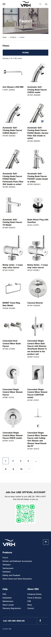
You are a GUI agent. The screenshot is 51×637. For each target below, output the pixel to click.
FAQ (4, 594)
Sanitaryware (8, 568)
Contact (30, 608)
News (29, 604)
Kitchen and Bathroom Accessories (17, 561)
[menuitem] (46, 4)
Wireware (7, 564)
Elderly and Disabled (11, 575)
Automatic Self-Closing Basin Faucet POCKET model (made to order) (37, 177)
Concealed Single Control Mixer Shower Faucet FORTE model (13, 435)
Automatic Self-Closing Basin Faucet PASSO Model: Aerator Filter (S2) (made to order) (37, 133)
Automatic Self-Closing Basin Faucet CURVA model (37, 89)
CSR (29, 601)
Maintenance (8, 601)
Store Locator (8, 604)
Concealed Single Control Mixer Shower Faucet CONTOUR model (37, 393)
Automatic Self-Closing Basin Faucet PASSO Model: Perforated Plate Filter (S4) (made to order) (13, 179)
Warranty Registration (12, 608)
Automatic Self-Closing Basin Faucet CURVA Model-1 (12, 130)
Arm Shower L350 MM (13, 86)
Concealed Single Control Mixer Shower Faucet (13, 392)
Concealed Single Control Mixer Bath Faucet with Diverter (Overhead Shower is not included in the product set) (37, 347)
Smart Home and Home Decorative (17, 578)
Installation (7, 597)
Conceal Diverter (35, 302)
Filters (25, 52)
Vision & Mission (34, 597)
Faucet (5, 557)
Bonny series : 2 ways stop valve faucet (13, 266)
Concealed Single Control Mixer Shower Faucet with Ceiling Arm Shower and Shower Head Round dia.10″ (37, 439)
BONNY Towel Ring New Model (11, 304)
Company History (34, 594)
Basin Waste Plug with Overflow (37, 221)
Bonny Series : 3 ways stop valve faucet (37, 266)
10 (21, 469)
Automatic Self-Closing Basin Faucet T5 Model (12, 222)
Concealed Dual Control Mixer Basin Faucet (12, 343)
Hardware (7, 571)
